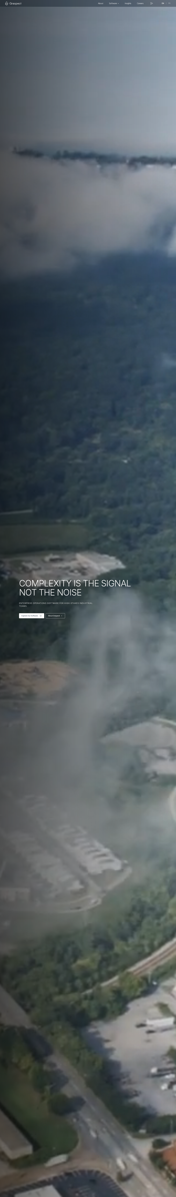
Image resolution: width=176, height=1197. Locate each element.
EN (163, 3)
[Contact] (151, 3)
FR (169, 3)
